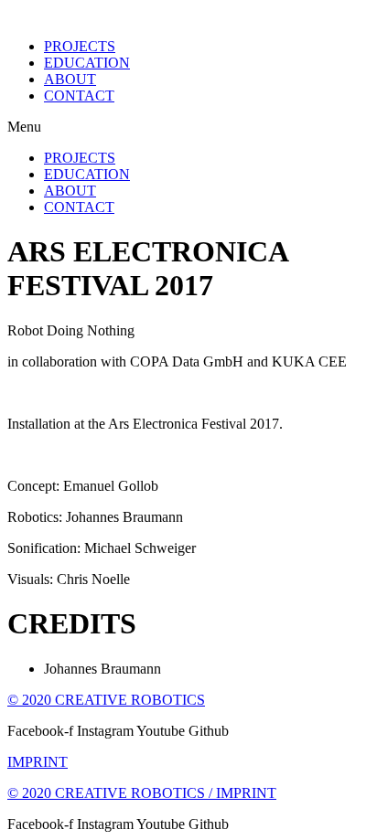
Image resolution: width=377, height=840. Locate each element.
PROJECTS (79, 46)
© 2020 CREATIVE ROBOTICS (106, 699)
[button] (188, 127)
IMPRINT (37, 762)
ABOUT (70, 79)
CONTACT (79, 95)
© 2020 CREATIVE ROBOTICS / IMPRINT (141, 793)
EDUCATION (87, 62)
